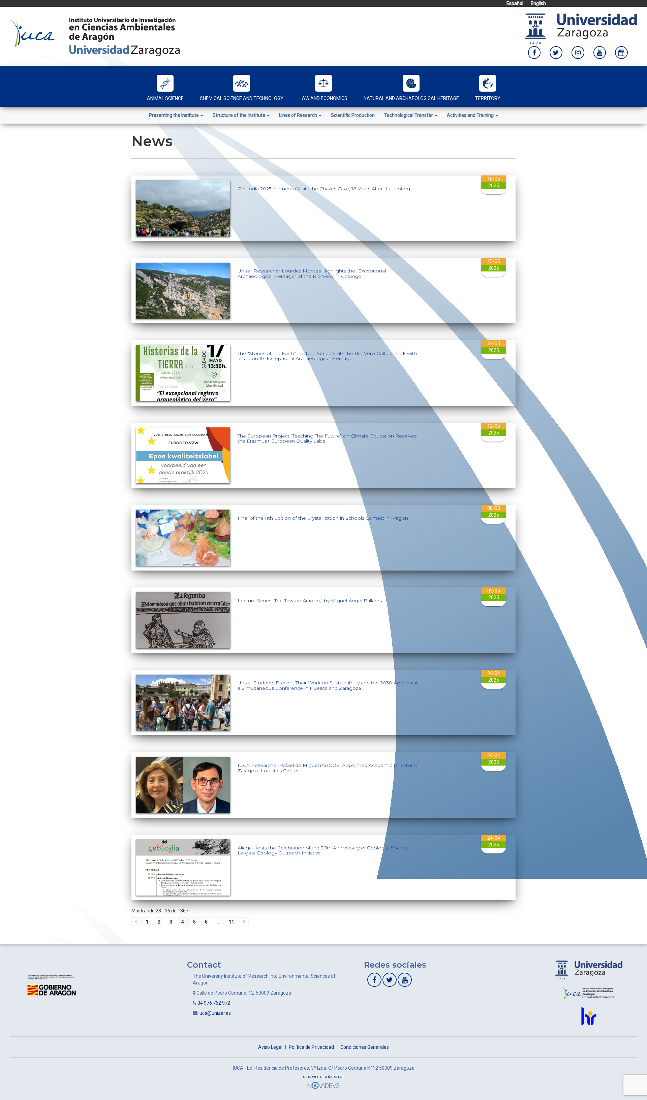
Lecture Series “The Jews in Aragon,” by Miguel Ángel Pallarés (310, 600)
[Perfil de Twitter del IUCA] (556, 52)
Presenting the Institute (174, 115)
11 (231, 922)
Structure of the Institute (239, 115)
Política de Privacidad (311, 1047)
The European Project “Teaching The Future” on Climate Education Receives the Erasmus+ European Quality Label (327, 438)
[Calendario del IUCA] (621, 52)
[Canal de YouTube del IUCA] (599, 52)
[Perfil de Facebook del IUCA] (534, 52)
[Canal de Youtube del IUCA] (405, 980)
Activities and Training (471, 115)
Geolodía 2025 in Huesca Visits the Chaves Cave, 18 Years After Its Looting (324, 189)
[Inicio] (95, 36)
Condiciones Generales (364, 1047)
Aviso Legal (270, 1047)
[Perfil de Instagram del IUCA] (578, 52)
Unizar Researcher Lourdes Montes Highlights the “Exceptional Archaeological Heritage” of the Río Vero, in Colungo (312, 273)
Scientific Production (353, 115)
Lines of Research (298, 115)
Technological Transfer (409, 115)
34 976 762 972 (213, 1003)
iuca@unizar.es (214, 1013)
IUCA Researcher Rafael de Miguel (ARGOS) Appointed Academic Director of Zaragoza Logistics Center (328, 767)
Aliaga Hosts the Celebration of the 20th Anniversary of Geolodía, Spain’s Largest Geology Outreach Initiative (322, 850)
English (538, 3)
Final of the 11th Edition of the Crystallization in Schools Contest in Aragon (323, 518)
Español (514, 3)
